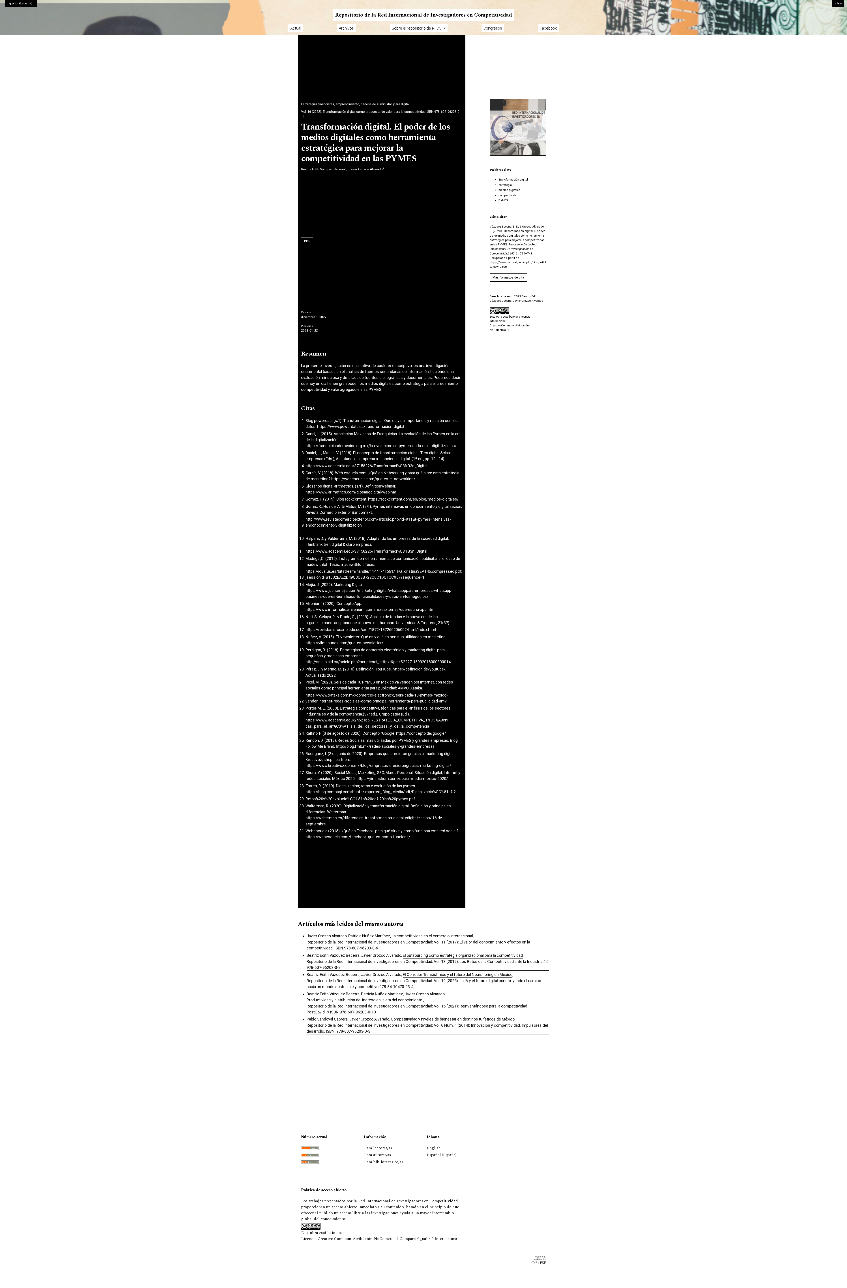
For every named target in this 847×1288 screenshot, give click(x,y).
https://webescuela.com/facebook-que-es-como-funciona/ (357, 836)
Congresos (492, 28)
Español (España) (441, 1155)
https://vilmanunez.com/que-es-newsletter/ (344, 642)
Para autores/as (377, 1155)
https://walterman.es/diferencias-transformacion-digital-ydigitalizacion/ (368, 817)
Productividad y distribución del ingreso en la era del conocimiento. (365, 1000)
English (433, 1148)
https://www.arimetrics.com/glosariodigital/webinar (350, 492)
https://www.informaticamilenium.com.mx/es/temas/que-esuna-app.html (370, 609)
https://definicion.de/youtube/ (419, 669)
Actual (295, 28)
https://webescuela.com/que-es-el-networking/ (373, 478)
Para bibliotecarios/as (383, 1162)
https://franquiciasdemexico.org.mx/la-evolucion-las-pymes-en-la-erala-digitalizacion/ (380, 445)
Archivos (346, 28)
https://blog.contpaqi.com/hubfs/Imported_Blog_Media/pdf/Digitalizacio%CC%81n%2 (380, 791)
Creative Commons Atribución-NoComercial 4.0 (510, 327)
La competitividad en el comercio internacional (432, 936)
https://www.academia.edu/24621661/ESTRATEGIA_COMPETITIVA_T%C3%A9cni (376, 720)
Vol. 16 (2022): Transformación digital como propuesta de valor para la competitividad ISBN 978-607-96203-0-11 (381, 114)
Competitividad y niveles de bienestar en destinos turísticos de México (453, 1019)
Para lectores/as (378, 1148)
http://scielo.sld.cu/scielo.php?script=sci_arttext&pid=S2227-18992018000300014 (378, 661)
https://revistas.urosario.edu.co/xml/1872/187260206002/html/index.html (370, 629)
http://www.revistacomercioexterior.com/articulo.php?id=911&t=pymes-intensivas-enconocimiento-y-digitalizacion (378, 522)
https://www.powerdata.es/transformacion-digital (360, 426)
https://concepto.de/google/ (421, 733)
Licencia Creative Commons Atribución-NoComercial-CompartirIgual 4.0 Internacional (380, 1239)
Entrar (838, 3)
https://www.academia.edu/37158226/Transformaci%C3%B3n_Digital (366, 465)
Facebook (548, 28)
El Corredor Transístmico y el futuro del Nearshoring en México (457, 974)
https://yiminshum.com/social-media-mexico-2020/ (402, 778)
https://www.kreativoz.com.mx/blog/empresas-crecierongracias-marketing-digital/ (378, 765)
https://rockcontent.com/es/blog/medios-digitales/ (413, 499)
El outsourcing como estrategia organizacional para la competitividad (463, 955)
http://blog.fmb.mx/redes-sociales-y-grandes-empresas (385, 746)
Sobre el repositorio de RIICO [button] (417, 28)
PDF (307, 241)
